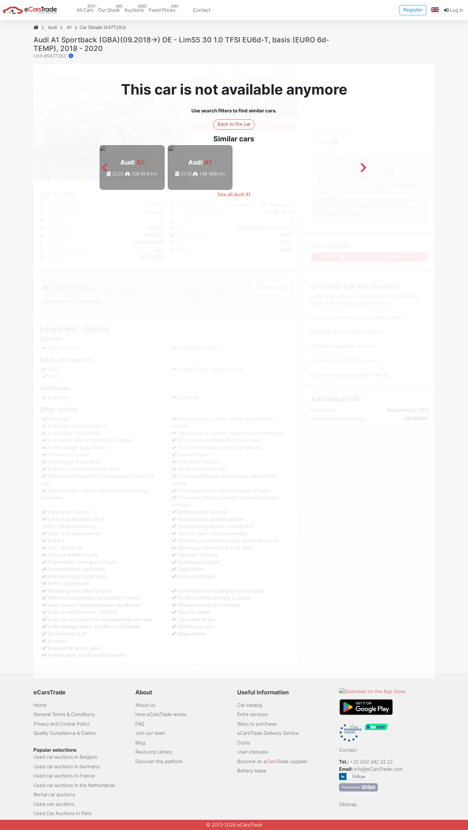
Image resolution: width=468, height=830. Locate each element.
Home (40, 705)
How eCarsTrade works (161, 714)
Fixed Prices (163, 8)
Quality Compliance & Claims (64, 733)
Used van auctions (53, 804)
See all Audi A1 (234, 194)
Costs (243, 743)
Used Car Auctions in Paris (62, 813)
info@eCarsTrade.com (378, 769)
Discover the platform (159, 761)
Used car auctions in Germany (66, 766)
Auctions (135, 8)
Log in (456, 10)
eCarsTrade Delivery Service (268, 733)
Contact (201, 10)
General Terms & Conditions (64, 714)
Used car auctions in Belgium (65, 757)
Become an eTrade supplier (272, 761)
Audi (52, 27)
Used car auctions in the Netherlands (74, 785)
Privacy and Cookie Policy (61, 724)
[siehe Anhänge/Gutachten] (70, 56)
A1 (69, 27)
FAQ (139, 724)
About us (145, 705)
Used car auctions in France (64, 776)
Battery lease (251, 771)
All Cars (86, 8)
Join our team (150, 733)
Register (412, 10)
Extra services (252, 714)
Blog (140, 743)
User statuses (252, 752)
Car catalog (249, 705)
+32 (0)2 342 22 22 (372, 762)
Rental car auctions (54, 794)
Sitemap (348, 804)
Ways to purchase (257, 724)
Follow (358, 776)
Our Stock (110, 8)
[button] (435, 10)
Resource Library (153, 752)
